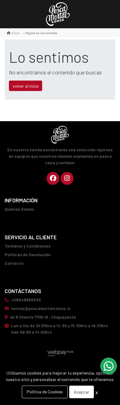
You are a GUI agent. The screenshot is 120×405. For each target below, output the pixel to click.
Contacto (14, 263)
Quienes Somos (19, 209)
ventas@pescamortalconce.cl (40, 308)
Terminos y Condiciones (27, 245)
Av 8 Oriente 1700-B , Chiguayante (43, 317)
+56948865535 (26, 299)
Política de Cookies (45, 391)
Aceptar (81, 392)
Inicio (15, 33)
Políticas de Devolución (27, 254)
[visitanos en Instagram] (67, 178)
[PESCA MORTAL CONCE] (58, 14)
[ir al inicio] (60, 134)
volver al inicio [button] (26, 86)
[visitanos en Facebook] (52, 178)
